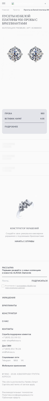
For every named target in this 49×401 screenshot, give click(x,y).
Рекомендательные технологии (17, 392)
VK (22, 360)
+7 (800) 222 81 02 (11, 337)
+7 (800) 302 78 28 (11, 349)
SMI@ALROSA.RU (8, 352)
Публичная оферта (11, 397)
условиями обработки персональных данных (20, 287)
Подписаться (40, 281)
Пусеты (16, 10)
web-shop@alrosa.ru (11, 340)
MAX (16, 360)
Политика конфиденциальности (17, 395)
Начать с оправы (24, 241)
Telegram (6, 360)
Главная (5, 10)
